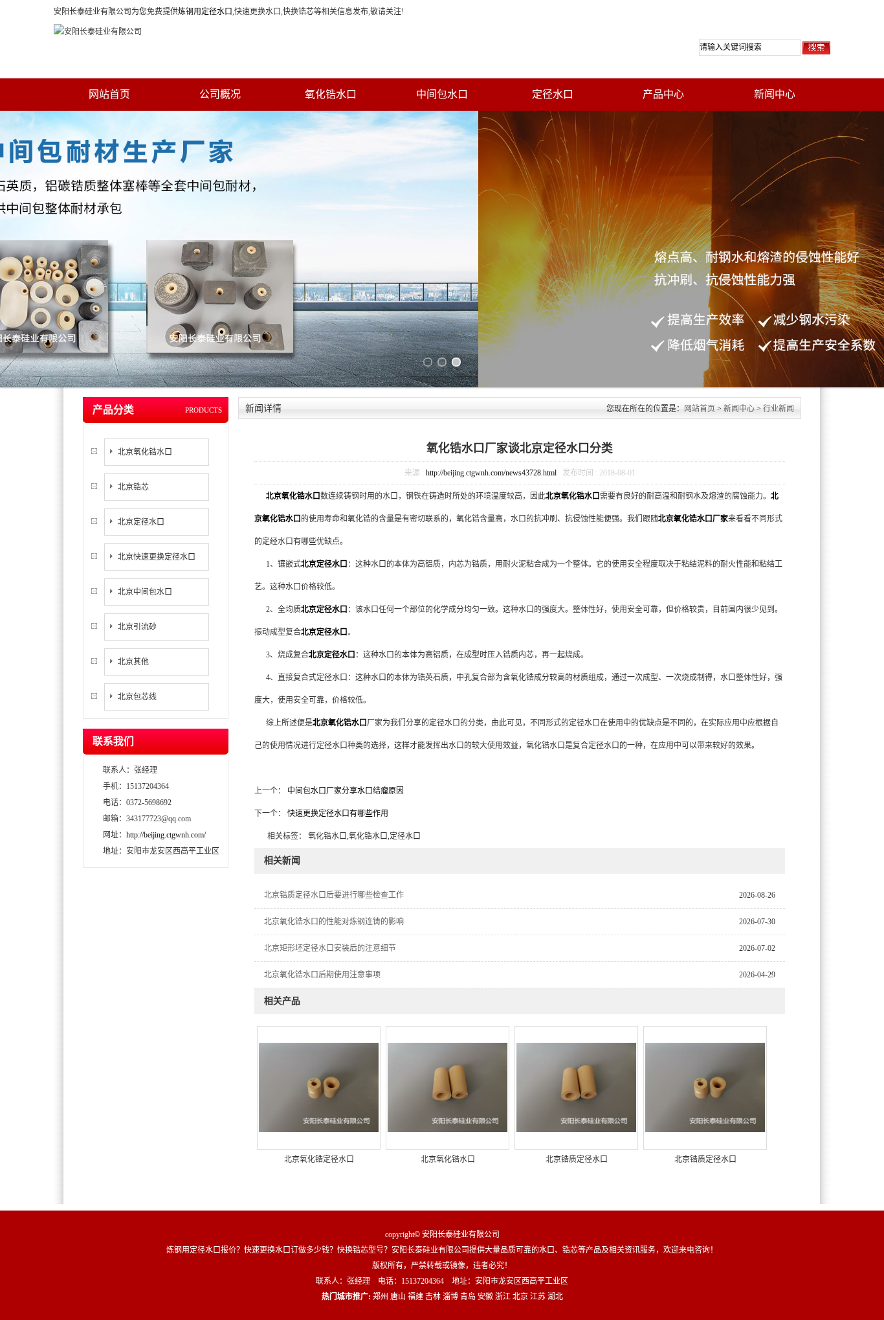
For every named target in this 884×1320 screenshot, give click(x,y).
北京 (520, 1296)
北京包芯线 (137, 696)
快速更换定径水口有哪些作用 (336, 813)
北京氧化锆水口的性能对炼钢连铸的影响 (334, 921)
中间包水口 (442, 94)
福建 (415, 1296)
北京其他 (133, 661)
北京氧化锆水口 (145, 452)
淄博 (450, 1296)
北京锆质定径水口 (577, 1159)
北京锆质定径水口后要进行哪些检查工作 (334, 895)
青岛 (468, 1296)
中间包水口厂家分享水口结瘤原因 (344, 790)
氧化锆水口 (331, 94)
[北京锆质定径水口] (576, 1086)
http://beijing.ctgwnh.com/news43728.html (491, 472)
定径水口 (552, 94)
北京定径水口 (141, 522)
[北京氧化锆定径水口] (319, 1086)
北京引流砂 (137, 627)
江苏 (538, 1296)
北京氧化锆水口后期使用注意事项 (322, 974)
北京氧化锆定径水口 (319, 1159)
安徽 (485, 1296)
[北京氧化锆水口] (447, 1086)
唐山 (398, 1296)
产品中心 (663, 94)
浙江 (503, 1296)
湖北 (555, 1296)
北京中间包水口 (145, 592)
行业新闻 (778, 408)
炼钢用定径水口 (205, 11)
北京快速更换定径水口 (156, 557)
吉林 (433, 1296)
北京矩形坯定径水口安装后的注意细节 (330, 948)
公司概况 (220, 94)
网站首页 (109, 94)
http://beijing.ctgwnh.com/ (166, 834)
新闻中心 (774, 94)
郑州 (380, 1296)
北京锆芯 (133, 487)
